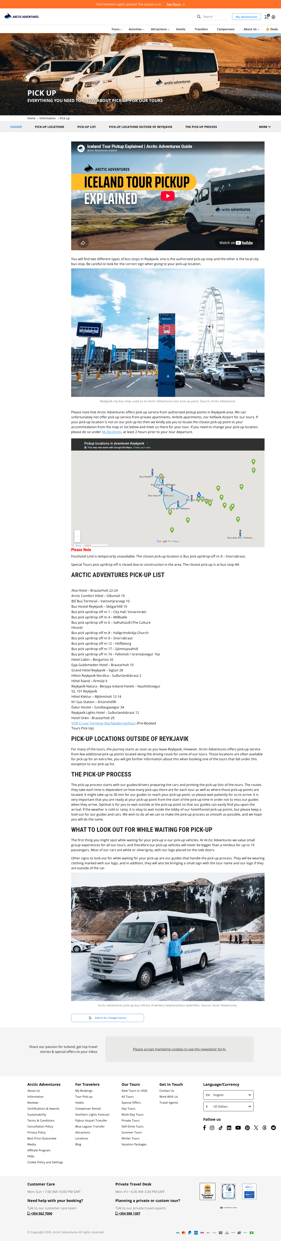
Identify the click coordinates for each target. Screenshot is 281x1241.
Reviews (32, 1102)
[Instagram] (212, 1127)
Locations (81, 1138)
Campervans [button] (226, 29)
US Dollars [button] (217, 1106)
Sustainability (36, 1114)
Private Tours (131, 1120)
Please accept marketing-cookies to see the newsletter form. (179, 1049)
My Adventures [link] (246, 17)
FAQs (30, 1156)
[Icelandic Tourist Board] (249, 1191)
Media (31, 1144)
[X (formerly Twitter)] (256, 1127)
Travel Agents (168, 1102)
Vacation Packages (134, 1144)
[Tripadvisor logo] (207, 1191)
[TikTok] (220, 1127)
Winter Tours (130, 1138)
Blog (78, 1144)
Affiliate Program (38, 1150)
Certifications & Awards (43, 1108)
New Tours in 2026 (134, 1090)
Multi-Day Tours (133, 1114)
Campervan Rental (88, 1108)
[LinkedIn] (229, 1127)
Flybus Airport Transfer (91, 1120)
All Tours (128, 1096)
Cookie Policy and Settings (45, 1162)
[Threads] (264, 1127)
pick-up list (86, 127)
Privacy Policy (36, 1132)
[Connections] (228, 1208)
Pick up (65, 118)
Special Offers (131, 1102)
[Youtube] (238, 1127)
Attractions (82, 1132)
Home (31, 118)
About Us (33, 1090)
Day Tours (128, 1108)
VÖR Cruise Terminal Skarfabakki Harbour (103, 723)
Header (16, 127)
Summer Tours (132, 1132)
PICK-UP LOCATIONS (49, 127)
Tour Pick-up (84, 1096)
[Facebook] (204, 1127)
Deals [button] (274, 29)
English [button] (215, 1095)
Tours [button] (115, 29)
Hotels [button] (180, 29)
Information (47, 118)
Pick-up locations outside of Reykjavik (140, 127)
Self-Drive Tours (133, 1126)
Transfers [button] (201, 29)
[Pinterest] (247, 1127)
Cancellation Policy (40, 1126)
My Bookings (111, 432)
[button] (273, 17)
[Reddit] (273, 1127)
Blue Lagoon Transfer (90, 1126)
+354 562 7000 (40, 1213)
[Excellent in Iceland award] (228, 1191)
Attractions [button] (159, 29)
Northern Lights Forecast (92, 1114)
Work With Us (168, 1096)
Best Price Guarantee (41, 1138)
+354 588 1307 (128, 1213)
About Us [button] (250, 29)
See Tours (174, 4)
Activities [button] (135, 29)
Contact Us (166, 1090)
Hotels (79, 1102)
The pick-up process (201, 127)
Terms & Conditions (41, 1120)
